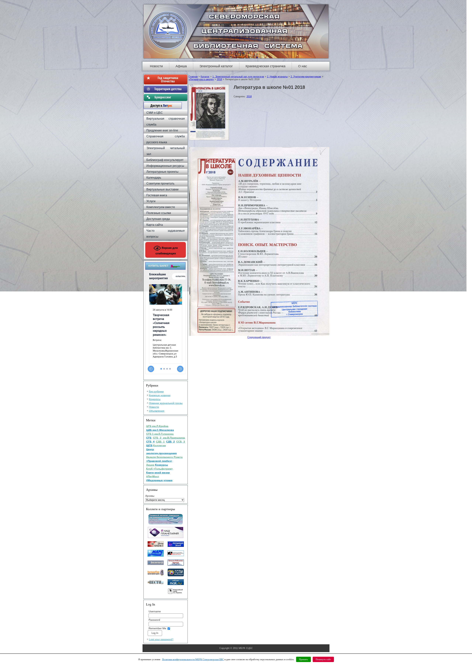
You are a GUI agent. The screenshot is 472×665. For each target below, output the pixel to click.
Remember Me (157, 628)
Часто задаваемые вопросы (165, 233)
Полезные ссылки (158, 213)
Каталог (205, 76)
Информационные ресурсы (165, 165)
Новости (156, 66)
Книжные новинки (159, 395)
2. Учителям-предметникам (306, 76)
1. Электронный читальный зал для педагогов (238, 76)
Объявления (156, 410)
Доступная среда (158, 218)
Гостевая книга (156, 195)
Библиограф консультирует (164, 159)
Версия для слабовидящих (166, 250)
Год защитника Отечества (168, 79)
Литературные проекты (162, 171)
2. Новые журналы (277, 76)
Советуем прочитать (160, 183)
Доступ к (159, 105)
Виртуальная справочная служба (165, 121)
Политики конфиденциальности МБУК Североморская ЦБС (193, 659)
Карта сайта (154, 224)
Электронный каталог (216, 66)
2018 (219, 79)
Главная (193, 76)
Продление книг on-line (162, 130)
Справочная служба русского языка (165, 139)
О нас (302, 66)
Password (154, 619)
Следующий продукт (259, 337)
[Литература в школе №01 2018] (209, 140)
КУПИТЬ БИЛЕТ (158, 265)
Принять (303, 659)
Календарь (153, 177)
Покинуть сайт (323, 659)
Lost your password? (161, 639)
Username (155, 611)
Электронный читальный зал (165, 151)
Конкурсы (154, 399)
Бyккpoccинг (168, 97)
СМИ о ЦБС (154, 112)
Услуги (150, 201)
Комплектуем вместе (160, 207)
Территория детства (167, 89)
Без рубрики (156, 391)
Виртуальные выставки (162, 189)
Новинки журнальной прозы (166, 403)
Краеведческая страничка (265, 66)
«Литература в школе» (201, 79)
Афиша (181, 66)
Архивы (149, 495)
